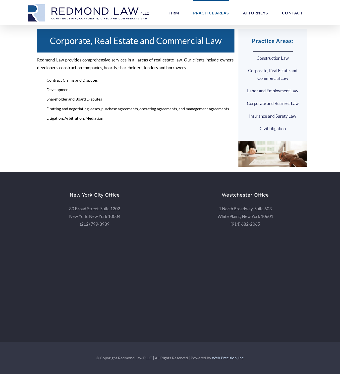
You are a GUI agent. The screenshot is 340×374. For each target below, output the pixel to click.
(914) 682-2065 (245, 224)
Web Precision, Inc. (228, 357)
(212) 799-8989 (95, 224)
